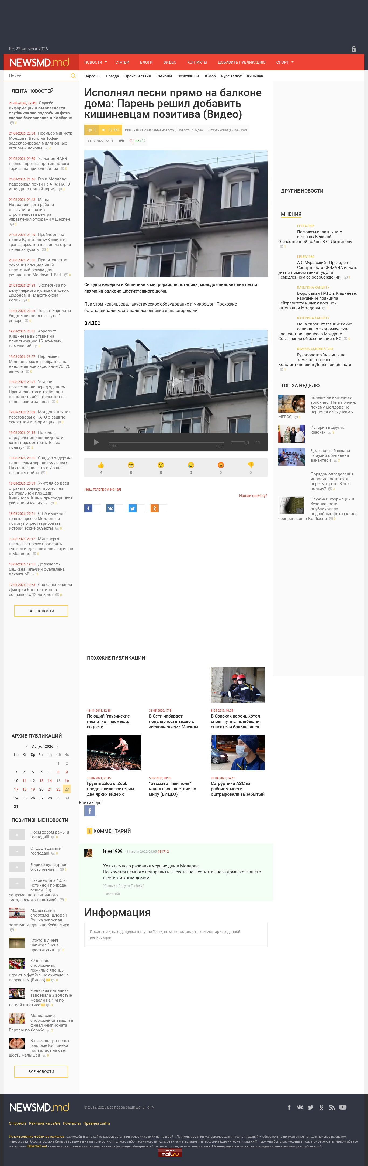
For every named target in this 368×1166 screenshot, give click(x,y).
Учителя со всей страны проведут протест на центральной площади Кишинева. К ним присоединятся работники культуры (41, 492)
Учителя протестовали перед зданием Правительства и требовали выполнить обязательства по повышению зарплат (37, 391)
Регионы (164, 75)
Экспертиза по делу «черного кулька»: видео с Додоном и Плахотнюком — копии (39, 292)
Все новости (41, 610)
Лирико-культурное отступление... (48, 867)
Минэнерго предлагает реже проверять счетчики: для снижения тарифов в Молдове (41, 546)
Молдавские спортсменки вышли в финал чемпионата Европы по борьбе (41, 1023)
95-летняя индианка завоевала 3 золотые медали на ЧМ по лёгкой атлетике (40, 997)
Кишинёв (255, 75)
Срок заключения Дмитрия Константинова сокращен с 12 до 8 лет (40, 589)
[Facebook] (289, 1107)
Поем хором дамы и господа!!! (49, 834)
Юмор (210, 75)
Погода (112, 75)
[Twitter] (310, 1107)
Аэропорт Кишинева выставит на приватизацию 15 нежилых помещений (35, 338)
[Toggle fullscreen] (257, 442)
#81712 (163, 851)
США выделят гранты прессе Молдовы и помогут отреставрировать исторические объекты (37, 520)
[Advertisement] (41, 671)
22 (58, 789)
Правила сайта (97, 1123)
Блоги (146, 62)
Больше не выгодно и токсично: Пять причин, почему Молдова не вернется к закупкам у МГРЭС (317, 407)
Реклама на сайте (44, 1123)
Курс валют (231, 75)
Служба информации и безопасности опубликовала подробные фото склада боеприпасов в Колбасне (40, 112)
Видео (170, 62)
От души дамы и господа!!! (45, 850)
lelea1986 (112, 851)
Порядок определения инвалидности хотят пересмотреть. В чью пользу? (36, 440)
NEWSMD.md (37, 1146)
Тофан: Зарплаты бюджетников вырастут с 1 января (40, 315)
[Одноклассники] (321, 1107)
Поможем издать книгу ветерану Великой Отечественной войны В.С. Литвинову (315, 239)
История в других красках (327, 429)
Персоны (92, 75)
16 (67, 780)
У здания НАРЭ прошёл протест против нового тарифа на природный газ (39, 163)
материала (17, 1146)
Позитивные (188, 75)
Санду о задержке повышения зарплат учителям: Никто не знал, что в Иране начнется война (40, 465)
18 (24, 789)
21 (50, 789)
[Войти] (353, 48)
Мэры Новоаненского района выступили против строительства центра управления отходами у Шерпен (39, 211)
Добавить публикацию (242, 62)
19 (33, 789)
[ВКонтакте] (299, 1107)
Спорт (282, 62)
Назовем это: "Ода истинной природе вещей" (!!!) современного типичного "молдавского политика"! (38, 889)
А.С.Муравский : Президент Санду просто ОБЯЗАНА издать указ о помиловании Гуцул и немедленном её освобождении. (317, 270)
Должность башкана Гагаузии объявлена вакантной (37, 569)
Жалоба (113, 893)
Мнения (291, 214)
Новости (93, 62)
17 (16, 789)
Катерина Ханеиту (313, 287)
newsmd (240, 130)
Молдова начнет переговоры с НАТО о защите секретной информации (39, 416)
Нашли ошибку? (253, 495)
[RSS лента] (332, 1107)
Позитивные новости (158, 130)
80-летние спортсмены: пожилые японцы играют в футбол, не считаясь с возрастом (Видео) (39, 970)
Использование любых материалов (36, 1136)
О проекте (17, 1123)
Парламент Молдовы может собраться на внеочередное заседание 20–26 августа (39, 364)
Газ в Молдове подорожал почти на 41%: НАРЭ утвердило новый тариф (39, 183)
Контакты (197, 62)
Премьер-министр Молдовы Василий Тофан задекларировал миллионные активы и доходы (40, 140)
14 (50, 780)
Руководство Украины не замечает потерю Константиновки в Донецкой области (314, 362)
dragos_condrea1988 (315, 349)
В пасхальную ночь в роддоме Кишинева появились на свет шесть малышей (40, 1048)
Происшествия (137, 75)
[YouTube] (343, 1107)
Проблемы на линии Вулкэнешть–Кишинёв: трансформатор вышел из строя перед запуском (40, 242)
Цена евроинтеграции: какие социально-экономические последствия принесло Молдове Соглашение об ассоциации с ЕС (315, 331)
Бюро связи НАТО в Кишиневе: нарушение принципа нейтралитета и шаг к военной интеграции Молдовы (317, 300)
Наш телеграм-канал (102, 489)
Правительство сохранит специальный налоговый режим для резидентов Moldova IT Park (40, 267)
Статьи (122, 62)
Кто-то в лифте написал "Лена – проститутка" (47, 944)
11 (24, 780)
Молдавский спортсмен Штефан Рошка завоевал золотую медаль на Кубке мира (39, 919)
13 (41, 780)
